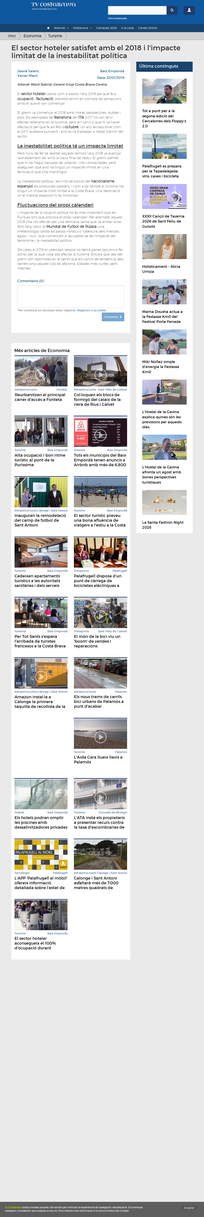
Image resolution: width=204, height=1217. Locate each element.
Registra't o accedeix (91, 310)
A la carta (127, 28)
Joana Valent (28, 71)
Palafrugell (119, 571)
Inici (12, 36)
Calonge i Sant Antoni (52, 510)
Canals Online (147, 28)
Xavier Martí (27, 76)
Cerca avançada (117, 18)
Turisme (55, 36)
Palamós (121, 692)
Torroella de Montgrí (113, 812)
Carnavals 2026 (106, 28)
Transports (81, 571)
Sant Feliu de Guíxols (112, 389)
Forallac (62, 389)
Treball (19, 812)
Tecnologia (22, 873)
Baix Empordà (112, 71)
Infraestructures (26, 389)
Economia (32, 36)
